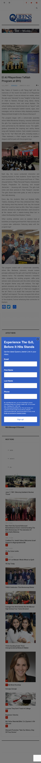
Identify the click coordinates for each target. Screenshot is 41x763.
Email (6, 359)
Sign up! (20, 419)
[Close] (37, 339)
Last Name (8, 381)
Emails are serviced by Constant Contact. (15, 413)
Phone (7, 392)
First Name (8, 370)
